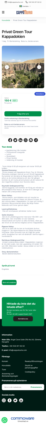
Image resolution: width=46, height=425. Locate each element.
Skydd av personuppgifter (31, 366)
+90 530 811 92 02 (34, 2)
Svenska (25, 6)
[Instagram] (4, 400)
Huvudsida (6, 20)
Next (39, 67)
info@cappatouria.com (15, 2)
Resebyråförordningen (34, 361)
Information (7, 335)
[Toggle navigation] (3, 12)
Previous (7, 67)
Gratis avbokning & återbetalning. (17, 118)
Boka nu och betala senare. (14, 124)
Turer (4, 369)
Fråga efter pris (23, 114)
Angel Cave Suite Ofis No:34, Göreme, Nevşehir (21, 340)
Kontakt (5, 361)
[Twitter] (15, 400)
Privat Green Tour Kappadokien (25, 20)
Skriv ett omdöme (9, 282)
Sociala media (8, 395)
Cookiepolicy (30, 372)
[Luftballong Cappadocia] (24, 12)
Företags (6, 356)
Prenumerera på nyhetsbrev (14, 381)
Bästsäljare (40, 94)
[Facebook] (10, 400)
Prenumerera (36, 387)
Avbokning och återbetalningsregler (10, 375)
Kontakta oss (23, 319)
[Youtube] (21, 400)
